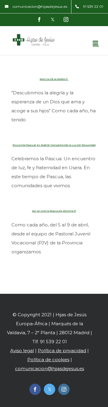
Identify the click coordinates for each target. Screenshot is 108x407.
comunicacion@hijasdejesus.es (49, 368)
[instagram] (64, 389)
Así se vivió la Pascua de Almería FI (54, 211)
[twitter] (49, 389)
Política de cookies (48, 359)
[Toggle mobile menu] (96, 43)
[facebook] (35, 389)
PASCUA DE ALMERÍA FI (54, 79)
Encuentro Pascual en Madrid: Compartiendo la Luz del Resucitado (54, 145)
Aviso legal (22, 350)
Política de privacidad (62, 350)
